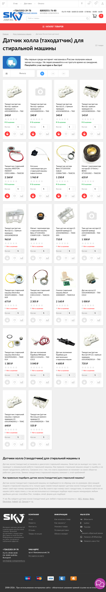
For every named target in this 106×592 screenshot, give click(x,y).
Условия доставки (61, 530)
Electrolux (7, 502)
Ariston (86, 499)
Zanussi (25, 502)
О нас (15, 4)
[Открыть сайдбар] (3, 3)
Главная (6, 34)
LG (20, 502)
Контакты (33, 527)
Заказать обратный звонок (25, 13)
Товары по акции (35, 534)
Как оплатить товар (62, 519)
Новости (32, 523)
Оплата (41, 4)
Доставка (28, 4)
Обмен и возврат (61, 534)
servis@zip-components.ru (49, 13)
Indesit (15, 502)
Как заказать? (60, 523)
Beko (92, 499)
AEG (80, 499)
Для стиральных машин (22, 34)
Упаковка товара (60, 527)
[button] (100, 583)
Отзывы (32, 530)
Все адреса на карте (36, 556)
